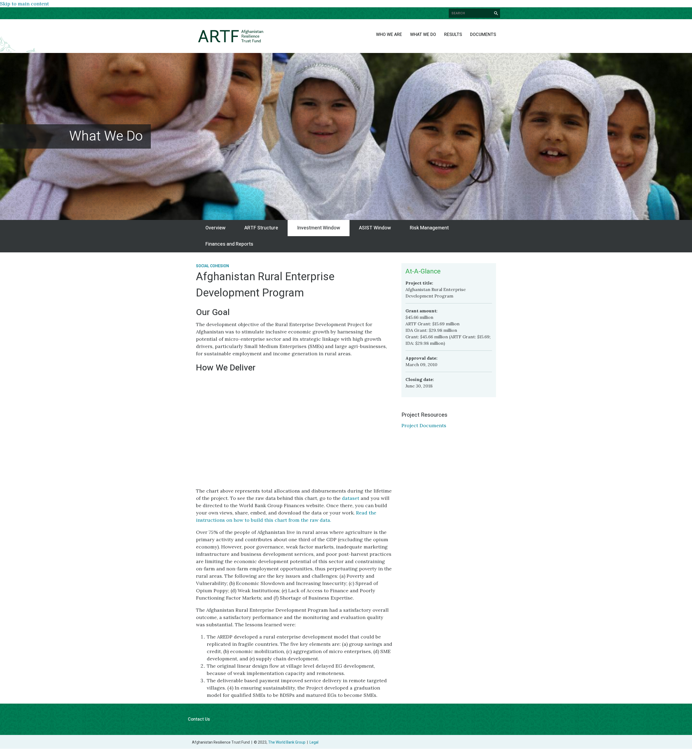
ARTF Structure (261, 228)
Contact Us (199, 719)
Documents (483, 34)
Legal (314, 742)
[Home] (230, 36)
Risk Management (429, 228)
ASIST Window (375, 228)
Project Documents (423, 425)
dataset (350, 498)
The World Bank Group (286, 742)
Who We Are (389, 34)
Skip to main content (24, 4)
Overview (215, 228)
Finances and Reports (229, 244)
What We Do (423, 34)
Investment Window (318, 228)
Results (453, 34)
